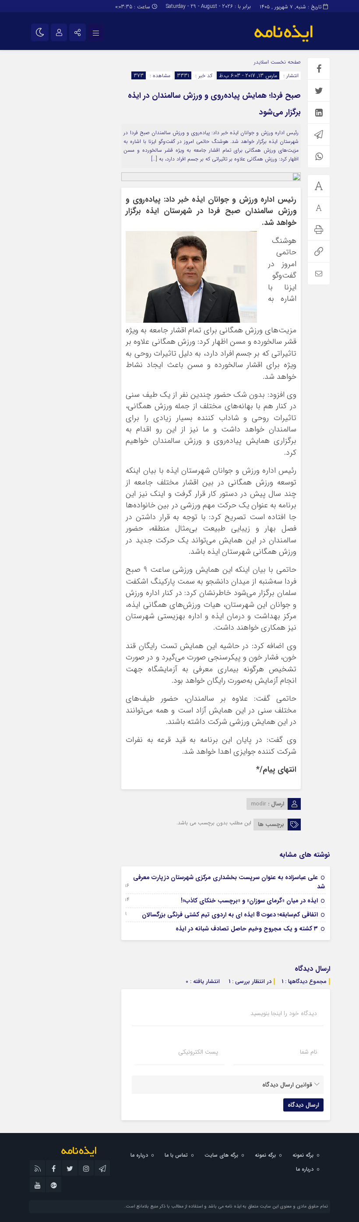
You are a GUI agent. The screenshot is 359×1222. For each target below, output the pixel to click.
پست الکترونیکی (198, 1052)
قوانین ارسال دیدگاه (287, 1085)
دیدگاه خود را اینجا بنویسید (283, 1013)
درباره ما (139, 1155)
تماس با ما (176, 1155)
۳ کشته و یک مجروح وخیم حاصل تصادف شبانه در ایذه (247, 928)
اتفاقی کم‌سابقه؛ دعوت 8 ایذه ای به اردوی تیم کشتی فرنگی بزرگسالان (230, 914)
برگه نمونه (302, 1155)
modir (258, 804)
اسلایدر (261, 62)
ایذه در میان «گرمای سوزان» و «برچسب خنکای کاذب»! (249, 900)
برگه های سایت (221, 1155)
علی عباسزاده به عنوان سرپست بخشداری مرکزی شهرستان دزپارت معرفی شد (229, 882)
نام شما (308, 1052)
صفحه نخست (285, 62)
